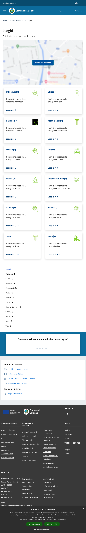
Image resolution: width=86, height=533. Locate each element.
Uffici (3, 438)
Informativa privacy (50, 486)
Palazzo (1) (9, 297)
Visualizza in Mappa (43, 62)
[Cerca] (81, 10)
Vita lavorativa (27, 440)
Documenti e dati (7, 457)
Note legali (47, 490)
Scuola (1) (9, 311)
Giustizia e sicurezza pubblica (51, 439)
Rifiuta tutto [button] (52, 524)
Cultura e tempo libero (30, 436)
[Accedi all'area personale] (76, 3)
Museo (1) (9, 292)
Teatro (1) (9, 316)
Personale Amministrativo (7, 452)
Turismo (25, 456)
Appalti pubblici (28, 448)
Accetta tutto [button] (34, 524)
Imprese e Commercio (30, 444)
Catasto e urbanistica (30, 452)
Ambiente (47, 451)
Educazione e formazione (48, 432)
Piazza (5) (9, 302)
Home (5, 20)
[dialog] (43, 519)
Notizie (67, 430)
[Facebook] (68, 10)
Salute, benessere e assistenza (50, 457)
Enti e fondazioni (7, 442)
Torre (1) (8, 321)
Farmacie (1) (10, 283)
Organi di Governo (8, 430)
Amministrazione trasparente (49, 480)
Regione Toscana (9, 3)
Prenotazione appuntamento (28, 480)
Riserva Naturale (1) (13, 307)
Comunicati (68, 434)
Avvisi (66, 438)
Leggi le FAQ (27, 493)
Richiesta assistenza (30, 497)
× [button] (83, 508)
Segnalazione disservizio (27, 488)
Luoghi (67, 449)
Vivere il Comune (17, 20)
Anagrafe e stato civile (30, 432)
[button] (43, 529)
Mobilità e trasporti (29, 460)
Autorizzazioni (48, 463)
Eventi (66, 453)
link (64, 519)
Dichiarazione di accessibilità (49, 496)
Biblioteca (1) (10, 274)
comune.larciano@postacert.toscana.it (16, 505)
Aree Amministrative (9, 434)
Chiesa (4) (9, 278)
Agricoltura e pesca (50, 467)
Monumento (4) (11, 288)
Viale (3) (8, 326)
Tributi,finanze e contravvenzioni (49, 446)
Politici (3, 446)
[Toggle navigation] (4, 10)
